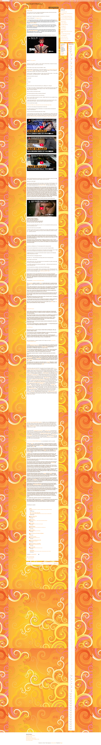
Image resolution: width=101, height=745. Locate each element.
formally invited (29, 357)
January (71, 690)
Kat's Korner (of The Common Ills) (35, 540)
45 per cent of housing (50, 436)
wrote (28, 350)
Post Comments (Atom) (44, 566)
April (71, 678)
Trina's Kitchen (63, 27)
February (71, 686)
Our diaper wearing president (30, 735)
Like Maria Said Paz (33, 536)
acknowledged (38, 358)
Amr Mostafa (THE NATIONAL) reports (38, 280)
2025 (71, 48)
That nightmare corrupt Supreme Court (35, 544)
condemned (41, 383)
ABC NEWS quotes (35, 374)
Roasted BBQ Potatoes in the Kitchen (35, 530)
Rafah (52, 301)
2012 (71, 718)
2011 (71, 721)
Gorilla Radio (32, 550)
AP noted (32, 391)
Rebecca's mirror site (64, 38)
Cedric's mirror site (64, 37)
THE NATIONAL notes (33, 388)
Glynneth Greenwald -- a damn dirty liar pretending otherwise (38, 520)
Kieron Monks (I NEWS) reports (45, 433)
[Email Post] (38, 554)
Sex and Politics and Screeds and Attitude (37, 533)
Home (42, 563)
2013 (71, 716)
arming (45, 473)
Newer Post (29, 563)
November (71, 58)
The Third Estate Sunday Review (66, 16)
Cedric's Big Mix (63, 22)
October (71, 62)
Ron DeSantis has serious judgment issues (32, 739)
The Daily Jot (63, 26)
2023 (71, 693)
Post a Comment (30, 558)
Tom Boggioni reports (38, 18)
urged (28, 444)
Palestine (35, 479)
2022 (71, 695)
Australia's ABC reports (30, 308)
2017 (71, 707)
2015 (71, 711)
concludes (53, 462)
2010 (71, 723)
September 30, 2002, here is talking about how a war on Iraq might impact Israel (39, 104)
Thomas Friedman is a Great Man (35, 543)
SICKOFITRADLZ (34, 4)
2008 (71, 728)
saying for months (30, 359)
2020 (71, 700)
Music (31, 508)
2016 (71, 709)
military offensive (47, 430)
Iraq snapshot (33, 60)
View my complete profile (62, 53)
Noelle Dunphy (35, 25)
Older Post (56, 563)
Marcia (63, 45)
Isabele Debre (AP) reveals (38, 430)
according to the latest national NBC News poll (38, 379)
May (71, 675)
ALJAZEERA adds (30, 327)
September (71, 67)
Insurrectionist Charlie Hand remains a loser (36, 547)
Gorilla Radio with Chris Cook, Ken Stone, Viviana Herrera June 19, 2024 (40, 551)
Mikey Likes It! (32, 519)
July (71, 74)
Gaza (41, 283)
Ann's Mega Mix (63, 35)
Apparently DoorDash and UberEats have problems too (38, 527)
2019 (71, 702)
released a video (44, 346)
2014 (71, 714)
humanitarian (30, 283)
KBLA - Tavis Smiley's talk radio (35, 512)
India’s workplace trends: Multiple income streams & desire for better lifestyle (40, 513)
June (71, 77)
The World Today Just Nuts (65, 33)
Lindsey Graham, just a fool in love (35, 537)
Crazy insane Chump (29, 740)
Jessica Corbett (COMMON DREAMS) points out (37, 382)
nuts (30, 534)
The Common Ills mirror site (65, 40)
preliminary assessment (37, 484)
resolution (41, 445)
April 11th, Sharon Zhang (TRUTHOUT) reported (34, 422)
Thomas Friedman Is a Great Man (66, 17)
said (42, 499)
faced (51, 473)
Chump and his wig (29, 736)
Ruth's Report (63, 29)
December (71, 54)
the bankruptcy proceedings (33, 30)
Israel (56, 301)
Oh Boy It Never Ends (33, 516)
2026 (71, 46)
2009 (71, 725)
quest (32, 443)
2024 (71, 50)
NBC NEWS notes (47, 377)
